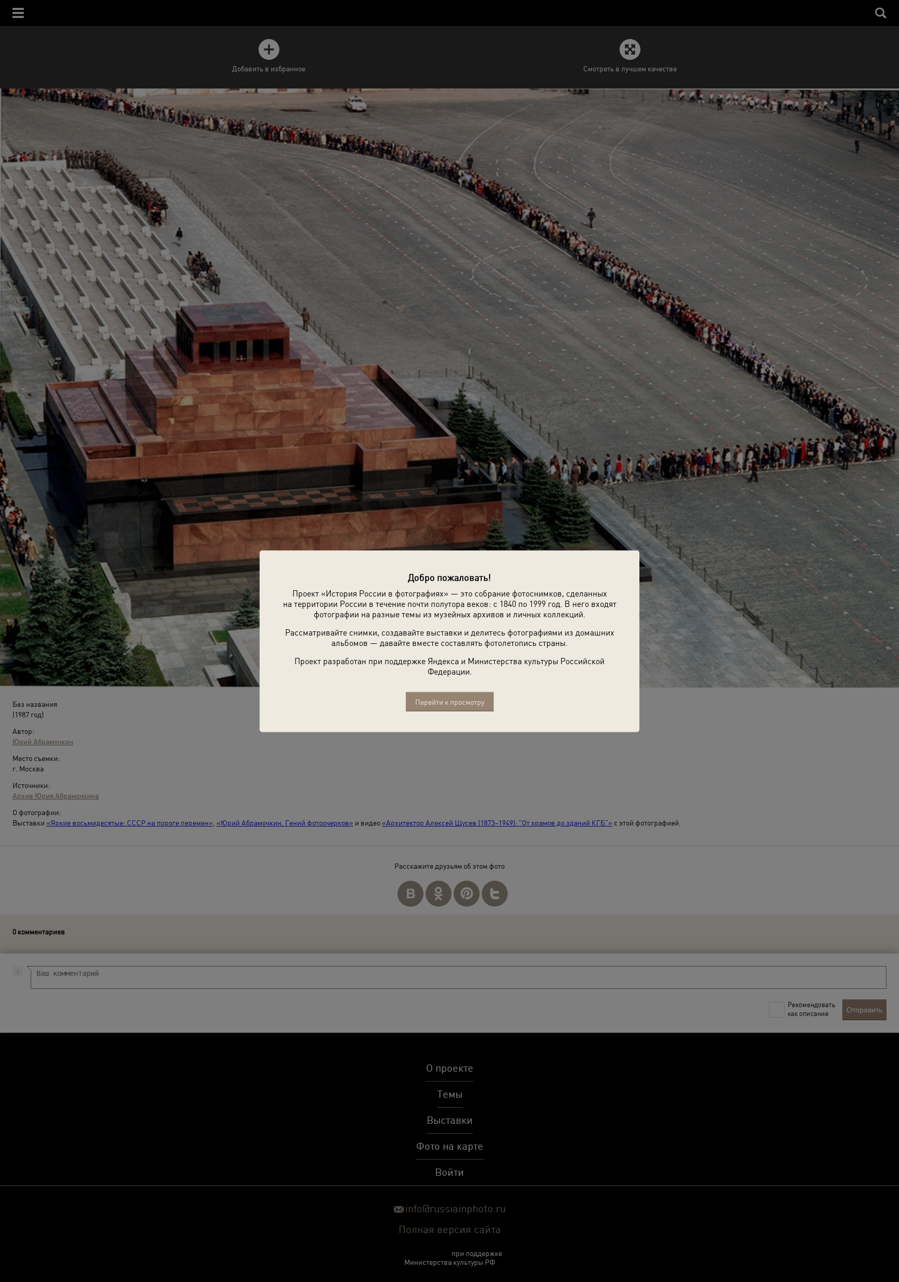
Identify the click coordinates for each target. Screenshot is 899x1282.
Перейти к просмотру (449, 701)
